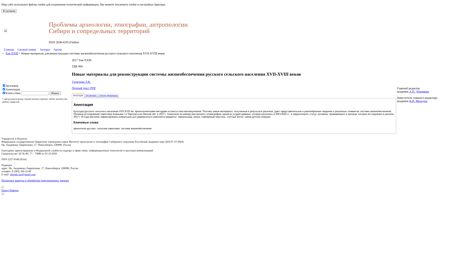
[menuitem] (9, 49)
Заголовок (12, 85)
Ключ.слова (13, 93)
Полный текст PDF (84, 88)
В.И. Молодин (418, 101)
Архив (57, 49)
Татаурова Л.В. (81, 81)
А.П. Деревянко (419, 91)
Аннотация (13, 89)
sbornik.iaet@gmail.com (22, 174)
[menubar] (33, 49)
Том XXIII (11, 53)
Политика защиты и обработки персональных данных (35, 180)
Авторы (44, 49)
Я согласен (9, 11)
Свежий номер (26, 49)
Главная (8, 49)
